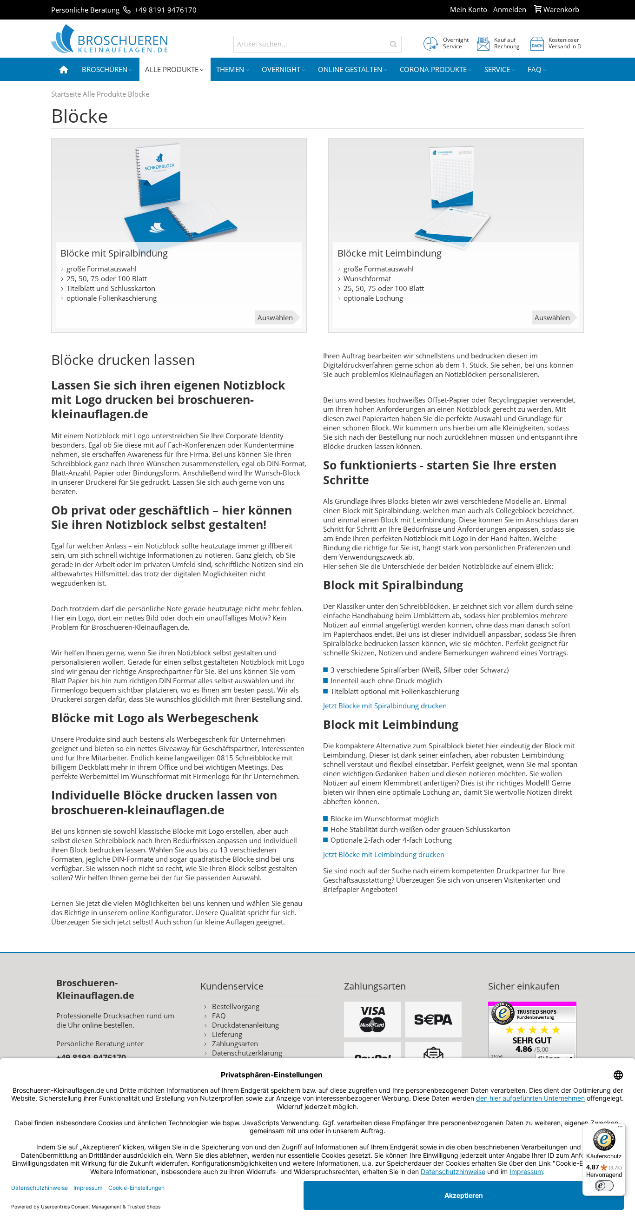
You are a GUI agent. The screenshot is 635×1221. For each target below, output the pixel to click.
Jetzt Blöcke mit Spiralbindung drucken (385, 705)
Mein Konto (468, 9)
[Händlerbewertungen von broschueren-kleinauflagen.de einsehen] (532, 1006)
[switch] (604, 1185)
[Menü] (620, 1129)
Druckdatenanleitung (245, 1025)
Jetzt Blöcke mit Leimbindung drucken (383, 854)
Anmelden (509, 9)
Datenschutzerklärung (247, 1052)
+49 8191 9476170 (165, 9)
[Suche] (393, 44)
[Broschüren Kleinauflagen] (109, 38)
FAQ (219, 1015)
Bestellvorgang (235, 1006)
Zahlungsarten (235, 1043)
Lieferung (227, 1034)
